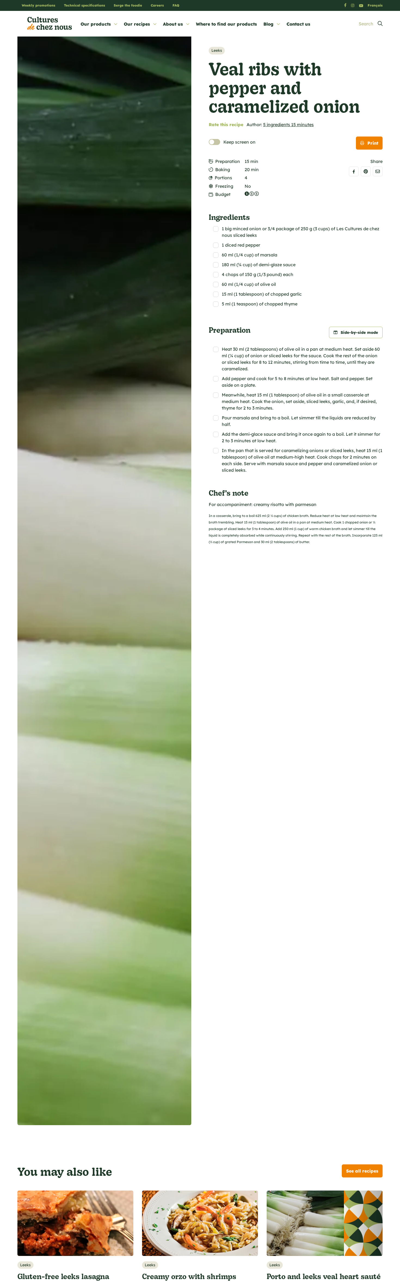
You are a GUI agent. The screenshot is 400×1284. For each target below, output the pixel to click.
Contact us (298, 24)
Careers (157, 5)
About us (173, 24)
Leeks (216, 50)
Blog (268, 24)
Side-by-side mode (359, 332)
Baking (222, 169)
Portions (223, 177)
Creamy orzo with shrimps (189, 1276)
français (375, 5)
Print (372, 143)
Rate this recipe (226, 124)
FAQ (176, 5)
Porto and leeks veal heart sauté (324, 1276)
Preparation (227, 161)
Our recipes (137, 24)
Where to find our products (226, 24)
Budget (222, 194)
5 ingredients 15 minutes (288, 124)
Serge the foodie (128, 5)
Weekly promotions (38, 5)
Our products (96, 24)
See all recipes (362, 1171)
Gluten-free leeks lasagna (63, 1276)
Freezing (224, 186)
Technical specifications (84, 5)
